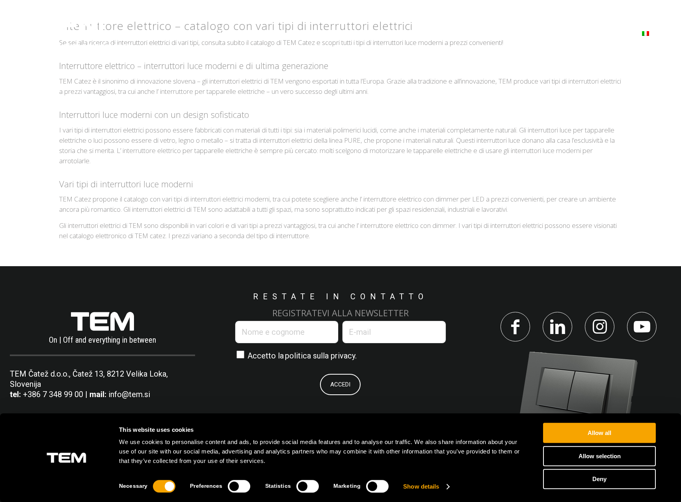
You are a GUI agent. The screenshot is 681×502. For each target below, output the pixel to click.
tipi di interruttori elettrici (208, 198)
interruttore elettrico (152, 150)
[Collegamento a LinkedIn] (557, 327)
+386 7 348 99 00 (53, 394)
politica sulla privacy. (321, 355)
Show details (421, 486)
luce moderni (562, 150)
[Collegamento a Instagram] (599, 327)
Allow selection (600, 456)
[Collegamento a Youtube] (642, 327)
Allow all (599, 432)
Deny (599, 479)
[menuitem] (205, 33)
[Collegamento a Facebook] (515, 327)
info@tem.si (129, 394)
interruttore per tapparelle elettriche (212, 91)
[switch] (239, 486)
